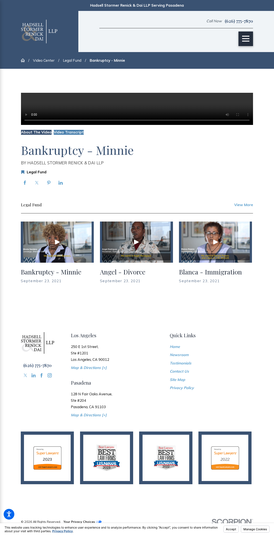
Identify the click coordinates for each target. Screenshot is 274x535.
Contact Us (179, 371)
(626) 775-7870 (239, 21)
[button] (9, 514)
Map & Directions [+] (89, 367)
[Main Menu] (245, 38)
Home (175, 346)
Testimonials (180, 363)
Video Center (44, 60)
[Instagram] (50, 375)
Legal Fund (72, 60)
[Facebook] (41, 375)
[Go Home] (24, 60)
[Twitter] (25, 375)
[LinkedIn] (33, 375)
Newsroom (179, 354)
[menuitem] (211, 346)
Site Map (177, 379)
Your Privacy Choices (79, 522)
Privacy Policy (182, 387)
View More (243, 204)
